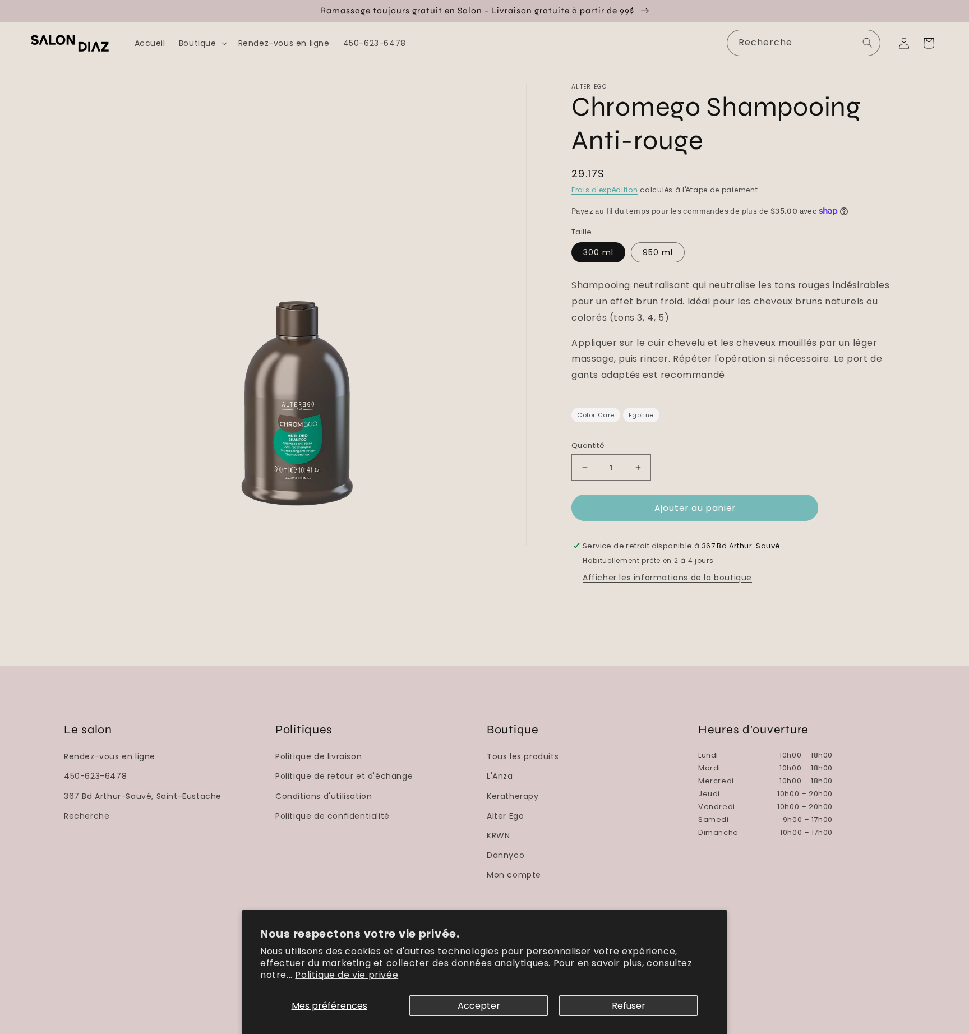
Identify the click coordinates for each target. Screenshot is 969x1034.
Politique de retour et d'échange (344, 776)
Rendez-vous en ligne (109, 756)
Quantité (588, 445)
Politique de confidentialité (332, 815)
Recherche (86, 815)
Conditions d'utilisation (323, 796)
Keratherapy (513, 796)
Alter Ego (505, 815)
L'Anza (500, 776)
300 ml (598, 252)
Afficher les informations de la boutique (667, 577)
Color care (596, 414)
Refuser (628, 1005)
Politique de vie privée (346, 974)
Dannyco (505, 855)
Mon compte (514, 874)
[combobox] (803, 43)
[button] (202, 43)
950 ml (658, 252)
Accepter (479, 1005)
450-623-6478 (95, 776)
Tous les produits (523, 756)
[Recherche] (867, 42)
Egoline (641, 414)
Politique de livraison (318, 756)
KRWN (498, 835)
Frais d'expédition (604, 190)
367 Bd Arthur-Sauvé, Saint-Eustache (143, 796)
